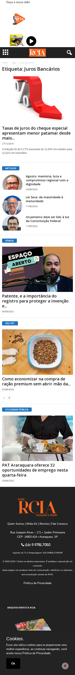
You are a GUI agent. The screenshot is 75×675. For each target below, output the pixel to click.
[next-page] (9, 397)
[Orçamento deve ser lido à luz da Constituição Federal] (12, 223)
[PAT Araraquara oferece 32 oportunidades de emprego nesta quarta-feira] (37, 438)
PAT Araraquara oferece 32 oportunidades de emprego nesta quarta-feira (35, 470)
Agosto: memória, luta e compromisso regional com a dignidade (47, 180)
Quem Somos (16, 523)
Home (5, 62)
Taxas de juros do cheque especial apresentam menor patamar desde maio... (36, 133)
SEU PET (10, 323)
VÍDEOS (9, 240)
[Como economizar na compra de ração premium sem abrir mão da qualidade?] (37, 352)
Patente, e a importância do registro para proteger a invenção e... (35, 301)
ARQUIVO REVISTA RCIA (21, 607)
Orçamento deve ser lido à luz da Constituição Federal (47, 219)
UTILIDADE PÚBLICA (17, 409)
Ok (13, 663)
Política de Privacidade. (36, 653)
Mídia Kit (31, 523)
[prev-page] (4, 397)
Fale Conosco (59, 523)
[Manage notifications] (65, 666)
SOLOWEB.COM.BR (52, 553)
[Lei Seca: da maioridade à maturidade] (12, 205)
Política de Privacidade (37, 583)
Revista (44, 523)
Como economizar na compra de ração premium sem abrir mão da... (36, 381)
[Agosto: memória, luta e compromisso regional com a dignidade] (12, 182)
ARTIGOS (10, 168)
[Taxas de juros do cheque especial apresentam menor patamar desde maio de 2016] (37, 100)
